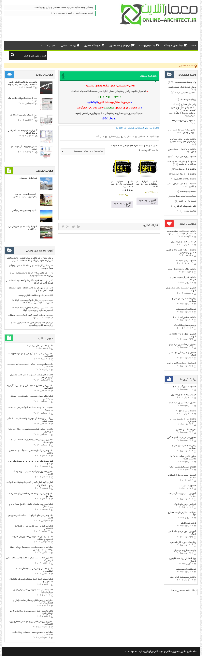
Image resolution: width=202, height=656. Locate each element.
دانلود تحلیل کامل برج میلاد (40, 345)
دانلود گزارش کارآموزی (184, 174)
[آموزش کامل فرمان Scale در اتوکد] (46, 126)
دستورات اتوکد (188, 485)
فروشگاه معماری (92, 45)
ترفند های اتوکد (188, 523)
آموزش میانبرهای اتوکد (185, 504)
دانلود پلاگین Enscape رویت (182, 269)
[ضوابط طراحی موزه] (46, 189)
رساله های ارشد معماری (184, 196)
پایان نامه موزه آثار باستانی (183, 542)
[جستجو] (12, 55)
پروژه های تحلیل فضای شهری (182, 87)
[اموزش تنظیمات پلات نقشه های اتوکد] (46, 109)
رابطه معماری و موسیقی (185, 550)
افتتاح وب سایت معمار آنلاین (182, 467)
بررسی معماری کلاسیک (185, 325)
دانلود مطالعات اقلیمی (185, 179)
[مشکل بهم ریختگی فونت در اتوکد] (46, 158)
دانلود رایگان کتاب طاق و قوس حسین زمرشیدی (181, 251)
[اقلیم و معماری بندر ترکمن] (46, 222)
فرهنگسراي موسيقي (186, 309)
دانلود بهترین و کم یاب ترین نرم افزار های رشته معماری (182, 140)
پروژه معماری (47, 258)
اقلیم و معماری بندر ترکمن (24, 210)
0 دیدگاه (100, 136)
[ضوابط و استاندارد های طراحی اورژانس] (46, 238)
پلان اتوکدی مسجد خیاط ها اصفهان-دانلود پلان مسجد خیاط (32, 301)
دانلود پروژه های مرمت (185, 156)
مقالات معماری (189, 211)
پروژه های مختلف (188, 99)
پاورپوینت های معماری (185, 82)
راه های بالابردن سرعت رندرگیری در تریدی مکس (25, 195)
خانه (194, 45)
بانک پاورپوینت (147, 45)
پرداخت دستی (68, 45)
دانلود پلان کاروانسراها (183, 120)
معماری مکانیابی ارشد (185, 92)
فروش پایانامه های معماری (183, 242)
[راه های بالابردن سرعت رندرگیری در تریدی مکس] (46, 205)
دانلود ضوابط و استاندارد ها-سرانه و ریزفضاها (181, 162)
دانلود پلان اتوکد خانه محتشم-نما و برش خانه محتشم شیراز (31, 274)
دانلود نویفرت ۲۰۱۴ (186, 260)
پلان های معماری (188, 104)
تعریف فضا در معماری (186, 429)
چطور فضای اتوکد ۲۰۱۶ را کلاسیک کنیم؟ (183, 457)
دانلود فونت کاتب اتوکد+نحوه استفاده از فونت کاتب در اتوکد (181, 232)
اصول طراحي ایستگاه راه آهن (181, 363)
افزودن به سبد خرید (147, 201)
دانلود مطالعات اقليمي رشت (31, 295)
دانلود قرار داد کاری (186, 169)
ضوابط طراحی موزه (28, 178)
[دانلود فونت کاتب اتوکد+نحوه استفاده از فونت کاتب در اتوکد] (46, 93)
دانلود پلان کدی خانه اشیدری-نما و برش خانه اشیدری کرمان (32, 324)
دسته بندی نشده (188, 191)
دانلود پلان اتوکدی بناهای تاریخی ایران (183, 108)
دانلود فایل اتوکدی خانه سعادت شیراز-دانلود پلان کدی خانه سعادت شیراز (30, 259)
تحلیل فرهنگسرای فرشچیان (182, 344)
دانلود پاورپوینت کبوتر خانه (183, 577)
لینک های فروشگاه (173, 45)
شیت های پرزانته (187, 201)
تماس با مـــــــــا (48, 45)
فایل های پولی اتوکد (186, 206)
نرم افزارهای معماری (119, 45)
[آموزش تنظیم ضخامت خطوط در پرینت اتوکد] (46, 142)
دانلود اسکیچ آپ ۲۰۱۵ (184, 317)
